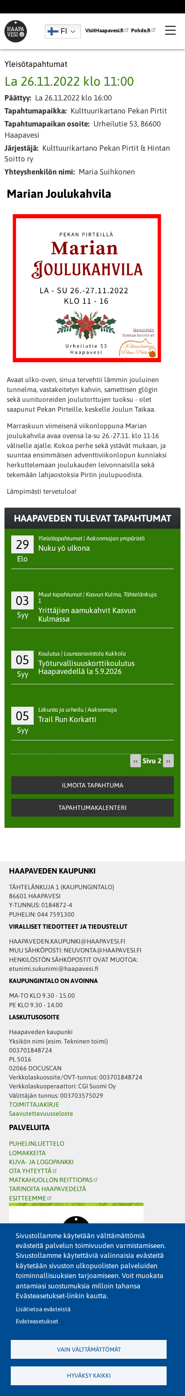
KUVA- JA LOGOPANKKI (41, 1162)
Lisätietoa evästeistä (43, 1309)
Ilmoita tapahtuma (92, 785)
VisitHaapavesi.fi (104, 30)
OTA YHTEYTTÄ (30, 1170)
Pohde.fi (140, 30)
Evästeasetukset (37, 1321)
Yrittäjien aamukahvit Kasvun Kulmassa (87, 614)
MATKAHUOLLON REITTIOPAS (50, 1179)
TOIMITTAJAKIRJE (34, 1104)
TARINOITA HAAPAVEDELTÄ (47, 1188)
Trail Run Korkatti (67, 719)
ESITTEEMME (27, 1198)
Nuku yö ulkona (64, 548)
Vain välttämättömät (89, 1349)
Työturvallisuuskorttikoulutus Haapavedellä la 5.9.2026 (86, 667)
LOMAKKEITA (27, 1153)
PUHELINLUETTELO (36, 1143)
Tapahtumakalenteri (92, 807)
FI (64, 31)
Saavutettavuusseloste (41, 1113)
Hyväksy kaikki (89, 1375)
